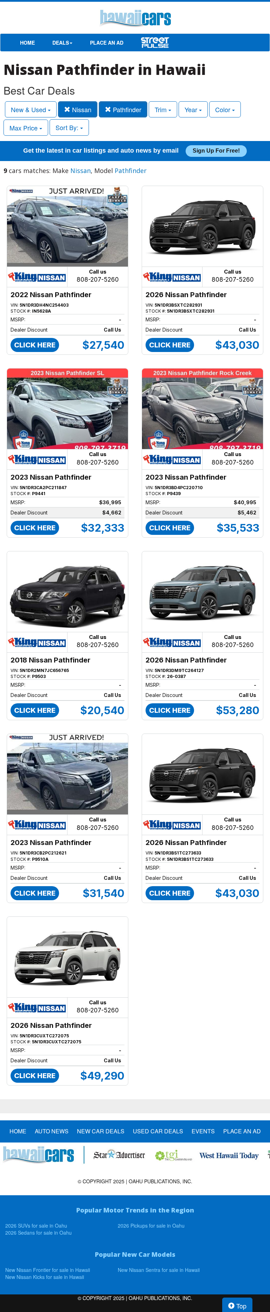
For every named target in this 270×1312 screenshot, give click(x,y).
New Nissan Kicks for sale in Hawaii (44, 1276)
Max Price (24, 127)
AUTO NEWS (52, 1131)
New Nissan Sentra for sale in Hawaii (159, 1269)
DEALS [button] (60, 42)
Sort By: (68, 127)
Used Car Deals (158, 1131)
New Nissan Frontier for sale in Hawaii (47, 1269)
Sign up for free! (216, 151)
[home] (135, 19)
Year (192, 109)
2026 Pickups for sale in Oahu (151, 1225)
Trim (161, 109)
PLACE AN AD (106, 42)
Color (223, 109)
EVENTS (203, 1131)
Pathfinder (126, 109)
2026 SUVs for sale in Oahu (36, 1225)
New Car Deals (100, 1131)
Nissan (80, 109)
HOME (27, 42)
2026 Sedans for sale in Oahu (38, 1232)
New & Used (29, 109)
